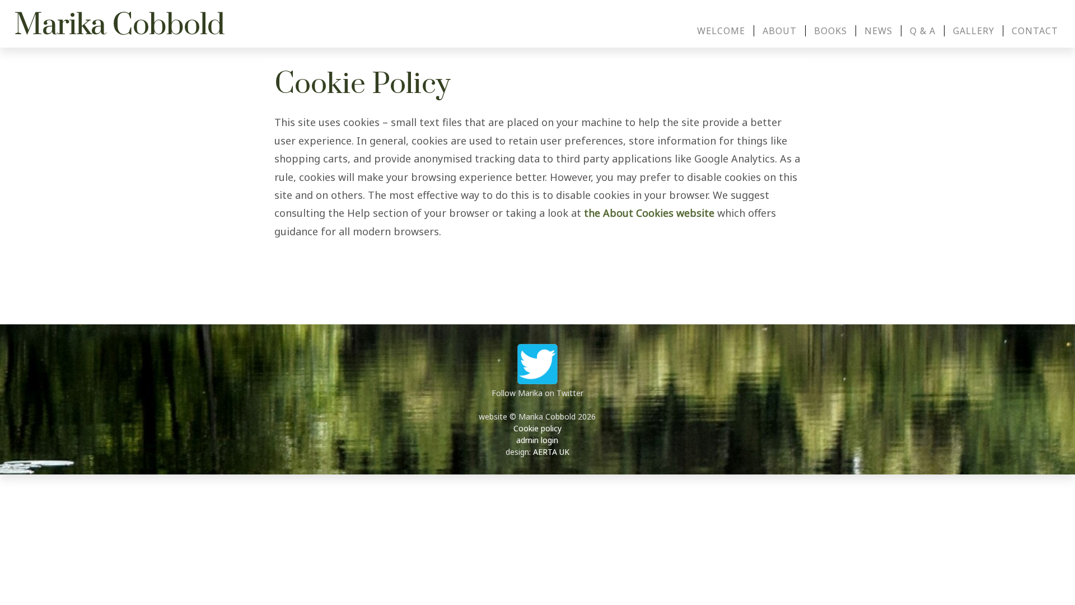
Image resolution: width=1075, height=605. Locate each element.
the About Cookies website (649, 213)
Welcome (721, 30)
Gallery (973, 30)
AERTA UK (551, 451)
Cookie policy (537, 428)
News (878, 30)
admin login (537, 440)
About (780, 30)
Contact (1035, 30)
